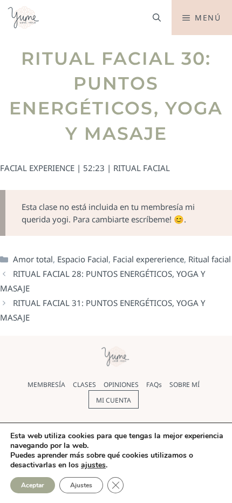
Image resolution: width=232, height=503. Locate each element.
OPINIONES (121, 384)
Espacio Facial (82, 259)
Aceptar (32, 485)
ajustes (93, 465)
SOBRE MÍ (184, 384)
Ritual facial (209, 259)
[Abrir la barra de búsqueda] (157, 17)
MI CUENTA (113, 400)
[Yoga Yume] (24, 17)
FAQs (154, 384)
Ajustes (81, 485)
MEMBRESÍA (46, 384)
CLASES (84, 384)
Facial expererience (148, 259)
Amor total (33, 259)
